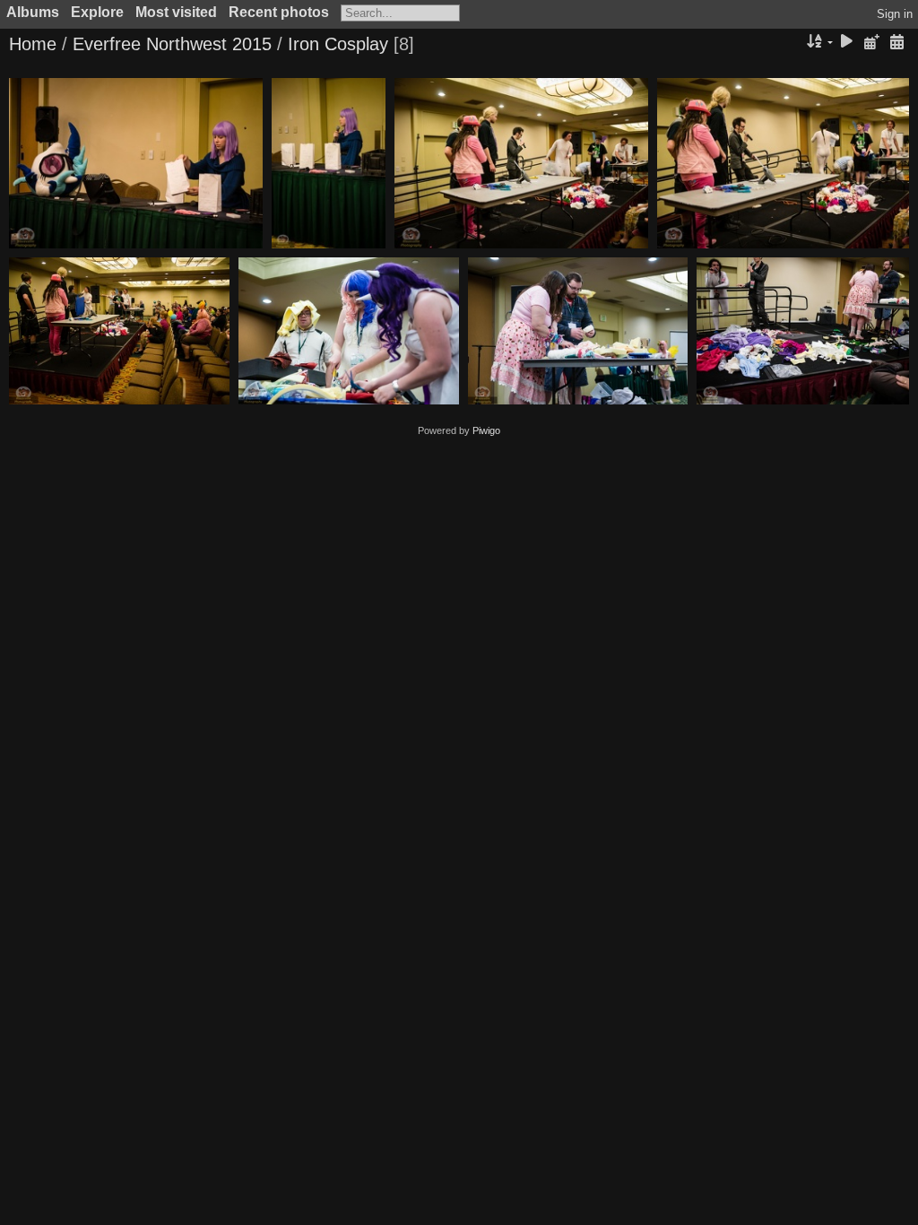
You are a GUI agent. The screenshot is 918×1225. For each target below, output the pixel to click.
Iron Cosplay (338, 44)
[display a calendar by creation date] (896, 42)
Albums (32, 12)
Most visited (176, 12)
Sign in (895, 14)
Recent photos (279, 12)
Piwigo (486, 430)
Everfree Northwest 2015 (172, 44)
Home (32, 44)
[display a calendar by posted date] (871, 42)
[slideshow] (847, 42)
